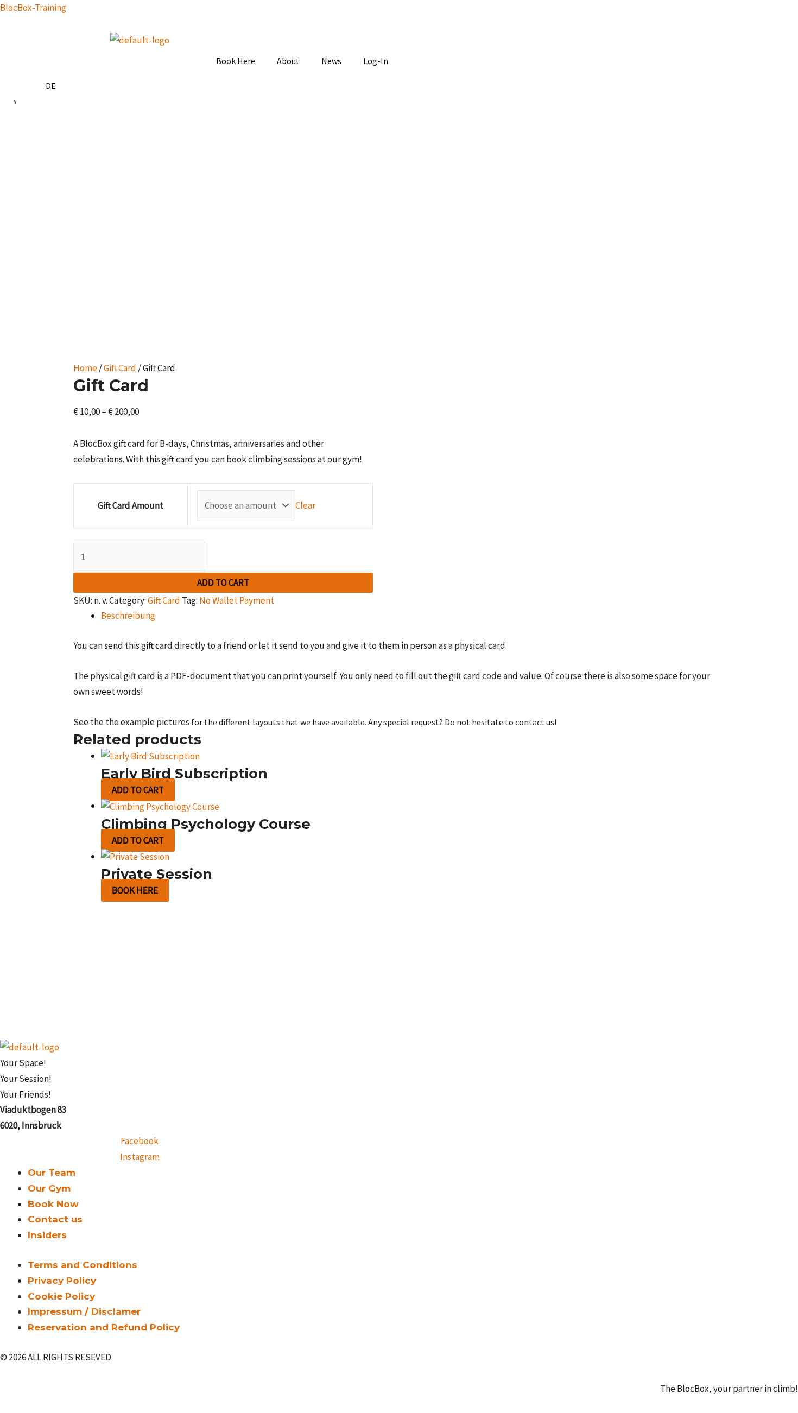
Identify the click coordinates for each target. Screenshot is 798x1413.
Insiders (47, 1235)
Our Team (51, 1172)
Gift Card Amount (130, 505)
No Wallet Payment (236, 600)
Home (85, 368)
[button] (238, 60)
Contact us (55, 1219)
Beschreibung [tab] (128, 616)
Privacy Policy (62, 1280)
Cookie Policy (61, 1296)
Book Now (53, 1204)
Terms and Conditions (82, 1264)
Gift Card (120, 368)
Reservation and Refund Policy (104, 1327)
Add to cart (223, 582)
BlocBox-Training (33, 8)
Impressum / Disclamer (84, 1311)
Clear (305, 505)
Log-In (375, 60)
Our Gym (49, 1188)
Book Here (235, 60)
